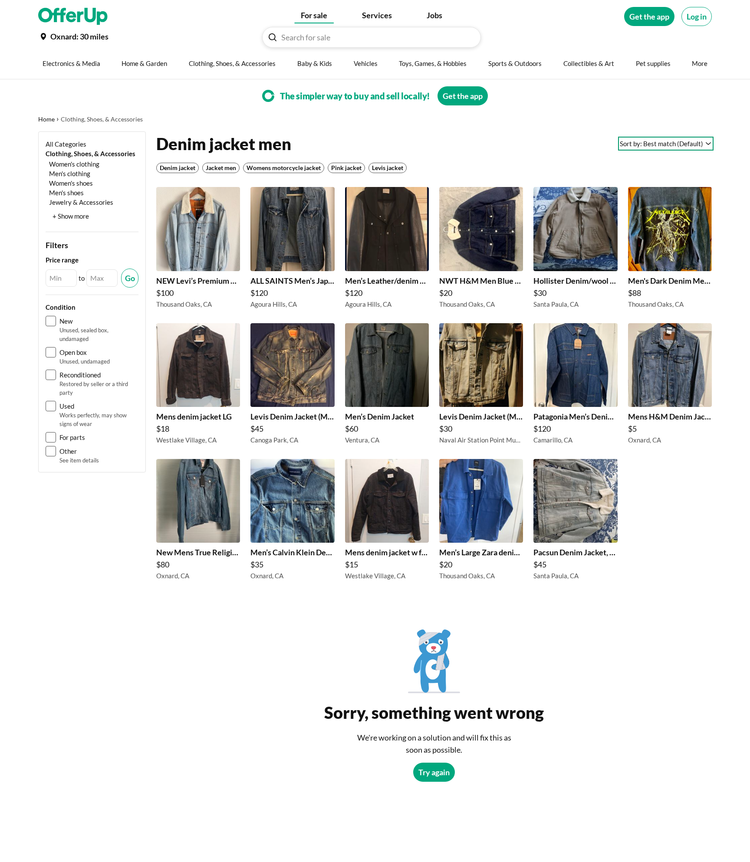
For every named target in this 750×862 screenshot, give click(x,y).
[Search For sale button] (273, 37)
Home (46, 119)
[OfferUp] (73, 16)
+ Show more (71, 216)
